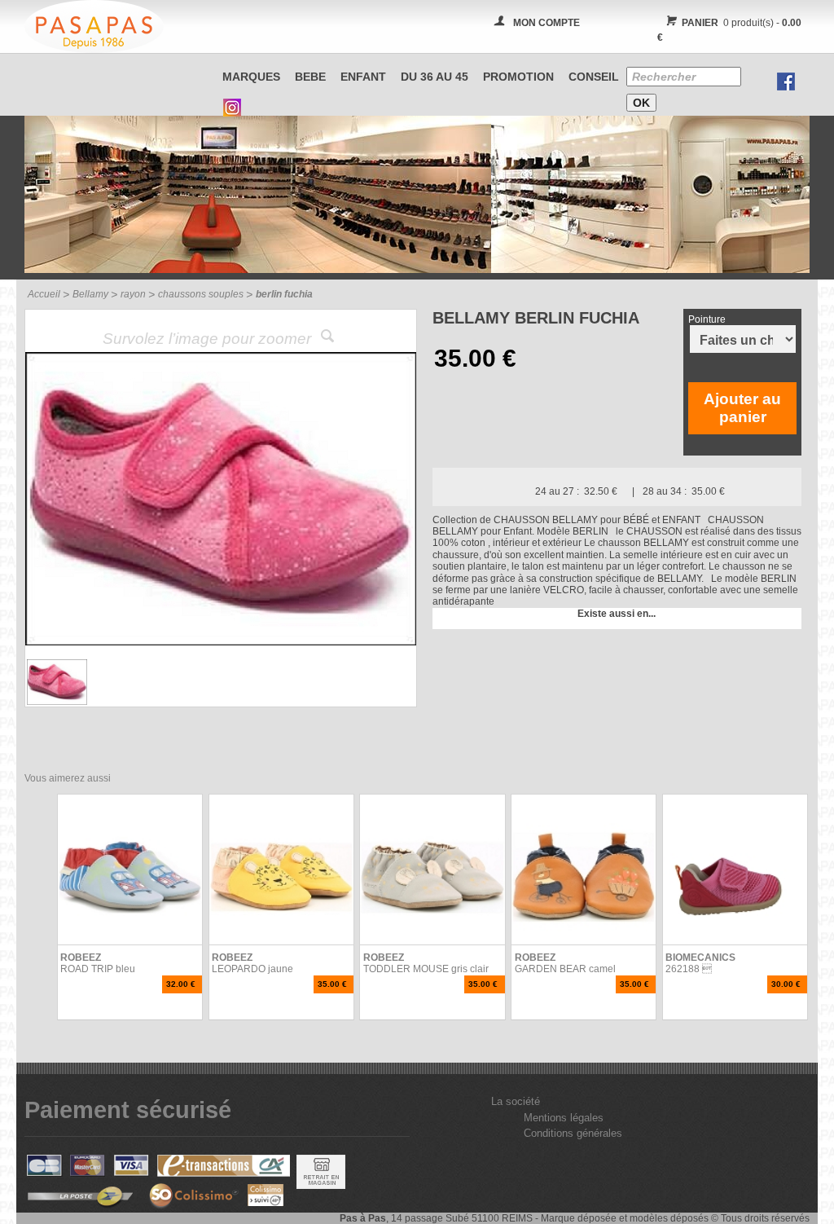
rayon (133, 294)
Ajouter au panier (742, 407)
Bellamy (90, 294)
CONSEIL (593, 76)
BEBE (310, 76)
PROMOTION (518, 76)
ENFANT (363, 76)
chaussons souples (201, 294)
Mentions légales (564, 1118)
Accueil (44, 294)
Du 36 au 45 (434, 76)
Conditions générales (573, 1133)
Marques (251, 76)
